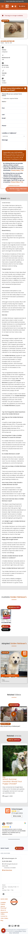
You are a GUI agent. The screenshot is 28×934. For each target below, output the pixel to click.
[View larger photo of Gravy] (9, 611)
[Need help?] (3, 930)
